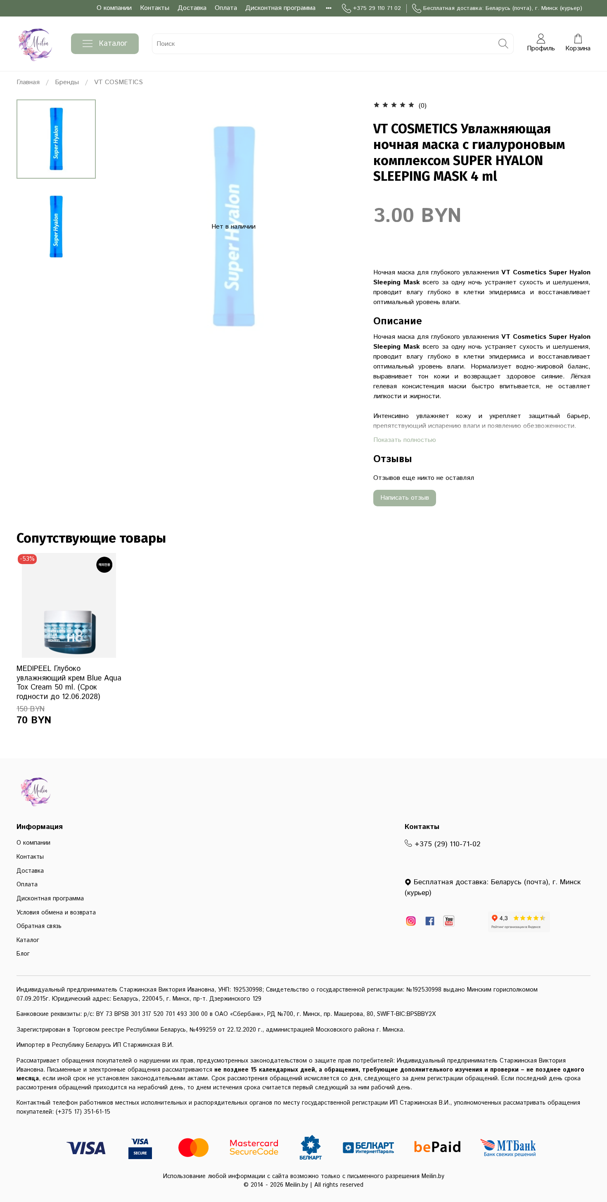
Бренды (67, 82)
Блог (23, 954)
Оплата (226, 8)
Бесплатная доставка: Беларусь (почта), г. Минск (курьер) (502, 8)
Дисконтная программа (280, 8)
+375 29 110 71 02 (377, 8)
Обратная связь (39, 926)
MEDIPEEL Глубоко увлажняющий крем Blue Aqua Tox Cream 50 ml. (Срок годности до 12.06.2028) (69, 683)
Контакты (154, 8)
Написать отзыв (404, 498)
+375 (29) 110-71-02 (446, 844)
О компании (114, 8)
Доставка (192, 8)
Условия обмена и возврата (56, 913)
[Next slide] (344, 227)
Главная (28, 82)
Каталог (113, 43)
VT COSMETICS (118, 82)
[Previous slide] (123, 227)
